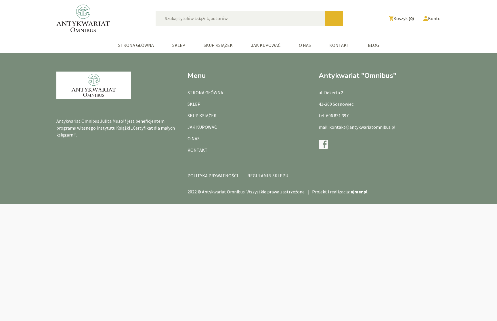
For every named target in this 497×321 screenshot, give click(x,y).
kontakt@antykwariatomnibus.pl (362, 127)
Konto (434, 18)
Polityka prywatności (213, 175)
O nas (305, 45)
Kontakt (339, 45)
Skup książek (218, 45)
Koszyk (403, 18)
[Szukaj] (334, 18)
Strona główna (136, 45)
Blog (373, 45)
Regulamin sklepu (267, 175)
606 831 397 (337, 115)
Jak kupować (265, 45)
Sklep (178, 45)
